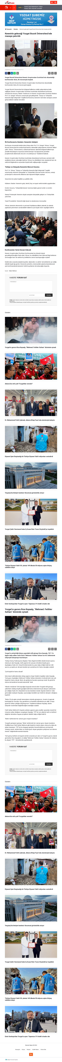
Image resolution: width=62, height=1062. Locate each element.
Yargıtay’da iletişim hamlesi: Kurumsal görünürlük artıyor (34, 7)
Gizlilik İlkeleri (35, 1049)
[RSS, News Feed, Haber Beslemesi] (31, 1054)
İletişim (28, 1049)
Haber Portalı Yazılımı (12, 1059)
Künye (23, 1049)
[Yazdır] (17, 73)
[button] (49, 73)
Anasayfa (9, 29)
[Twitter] (9, 73)
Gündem (16, 29)
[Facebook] (6, 73)
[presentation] (10, 7)
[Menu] (52, 2)
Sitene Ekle (43, 1049)
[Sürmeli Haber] (9, 2)
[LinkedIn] (12, 73)
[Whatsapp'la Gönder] (14, 73)
